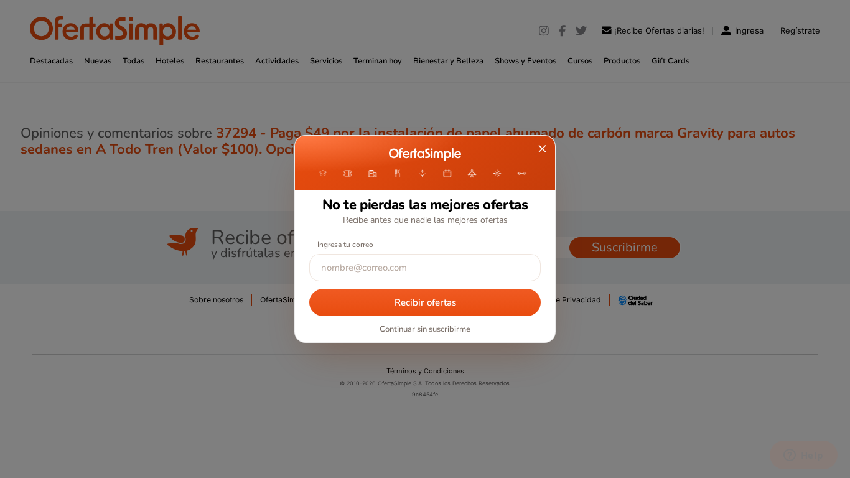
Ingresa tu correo (345, 245)
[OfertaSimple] (424, 154)
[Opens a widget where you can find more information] (803, 456)
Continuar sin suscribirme (425, 329)
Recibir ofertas (425, 302)
